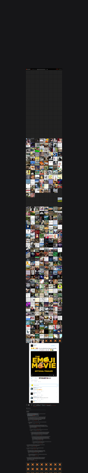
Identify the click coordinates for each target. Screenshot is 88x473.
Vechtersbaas (38, 336)
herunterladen (47, 336)
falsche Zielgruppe (48, 337)
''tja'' (33, 337)
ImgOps (43, 336)
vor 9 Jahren (34, 336)
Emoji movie (43, 337)
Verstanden (62, 471)
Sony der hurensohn (38, 337)
